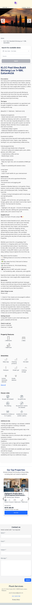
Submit (28, 580)
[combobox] (11, 7)
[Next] (29, 21)
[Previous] (3, 21)
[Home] (16, 3)
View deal (16, 512)
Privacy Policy (16, 599)
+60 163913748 (16, 596)
